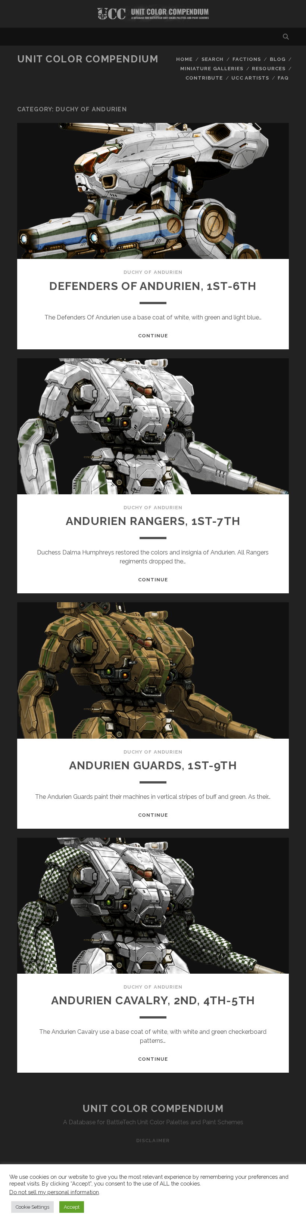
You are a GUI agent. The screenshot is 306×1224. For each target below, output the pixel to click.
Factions (246, 59)
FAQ (283, 78)
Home (184, 59)
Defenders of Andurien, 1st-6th (152, 286)
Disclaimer (152, 1140)
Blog (277, 59)
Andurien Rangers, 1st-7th (153, 521)
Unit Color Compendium (88, 59)
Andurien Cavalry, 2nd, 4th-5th (153, 1000)
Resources (268, 68)
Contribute (204, 78)
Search (213, 59)
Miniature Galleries (211, 68)
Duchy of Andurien (153, 272)
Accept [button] (71, 1207)
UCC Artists (250, 78)
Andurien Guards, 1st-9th (153, 765)
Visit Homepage (153, 14)
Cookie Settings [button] (32, 1207)
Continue (153, 336)
